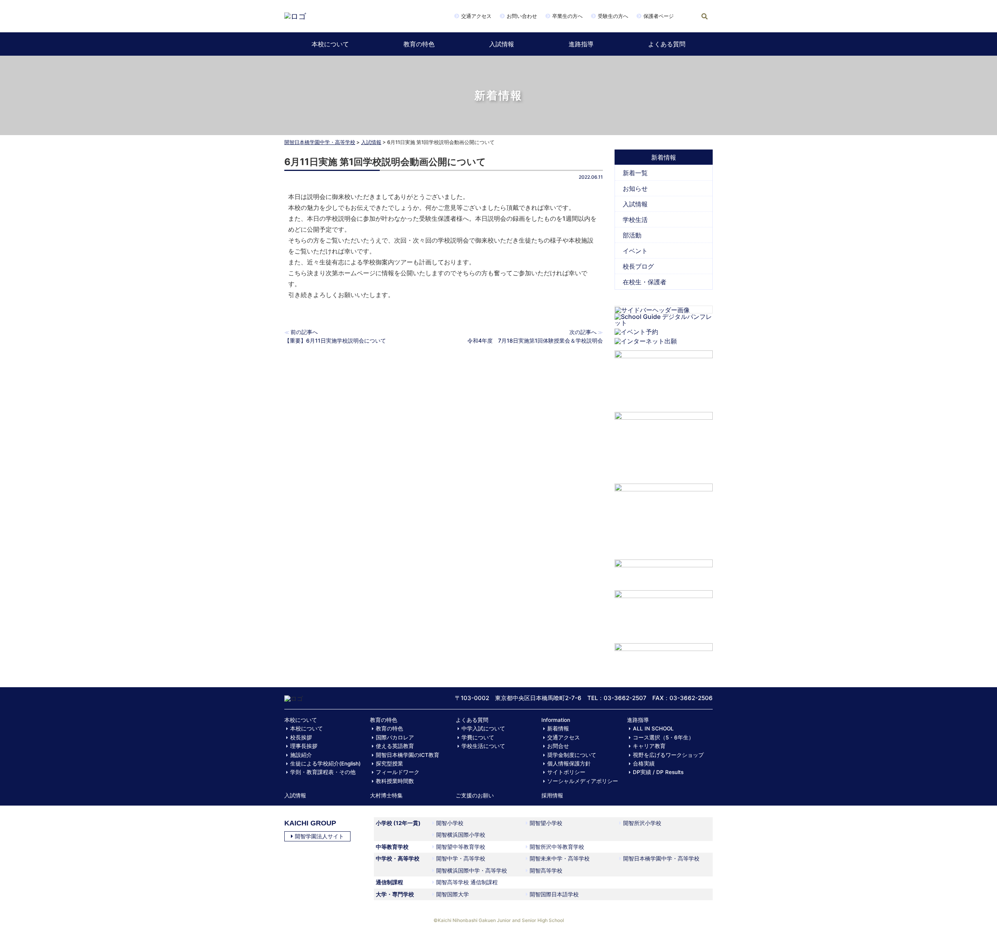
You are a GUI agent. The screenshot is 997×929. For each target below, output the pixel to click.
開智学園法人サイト (319, 836)
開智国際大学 (452, 894)
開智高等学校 (546, 870)
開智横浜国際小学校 (460, 834)
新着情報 (558, 728)
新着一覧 (635, 173)
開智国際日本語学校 (554, 894)
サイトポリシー (566, 772)
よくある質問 (666, 44)
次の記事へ (583, 332)
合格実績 (644, 763)
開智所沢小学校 (642, 823)
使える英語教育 (395, 746)
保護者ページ (658, 16)
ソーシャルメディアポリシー (582, 781)
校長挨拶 (301, 737)
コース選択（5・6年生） (663, 737)
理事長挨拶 (303, 746)
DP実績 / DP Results (658, 772)
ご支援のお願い (475, 795)
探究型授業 (389, 763)
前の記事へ (304, 332)
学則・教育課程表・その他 (323, 772)
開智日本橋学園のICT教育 (407, 755)
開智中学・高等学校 (460, 858)
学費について (478, 737)
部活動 (632, 235)
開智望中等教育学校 (460, 846)
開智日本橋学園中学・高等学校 (319, 142)
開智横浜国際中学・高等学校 (471, 870)
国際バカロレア (395, 737)
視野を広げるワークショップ (668, 755)
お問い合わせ (522, 16)
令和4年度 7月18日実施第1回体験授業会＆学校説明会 (535, 340)
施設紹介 (301, 755)
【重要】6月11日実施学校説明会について (335, 340)
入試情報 (501, 44)
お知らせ (635, 188)
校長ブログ (638, 266)
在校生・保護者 (644, 282)
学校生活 (635, 219)
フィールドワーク (397, 772)
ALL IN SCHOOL (653, 728)
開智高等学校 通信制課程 (467, 882)
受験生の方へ (613, 16)
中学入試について (483, 728)
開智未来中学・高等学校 (560, 858)
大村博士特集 (386, 795)
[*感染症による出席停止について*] (664, 613)
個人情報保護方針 (569, 763)
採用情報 (552, 795)
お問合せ (558, 746)
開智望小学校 (546, 823)
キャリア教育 (649, 746)
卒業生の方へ (567, 16)
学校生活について (483, 746)
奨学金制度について (571, 755)
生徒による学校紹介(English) (325, 763)
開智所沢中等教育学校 (557, 846)
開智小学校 (449, 823)
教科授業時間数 (395, 781)
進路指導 (581, 44)
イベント (635, 251)
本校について (330, 44)
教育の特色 (419, 44)
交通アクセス (476, 16)
